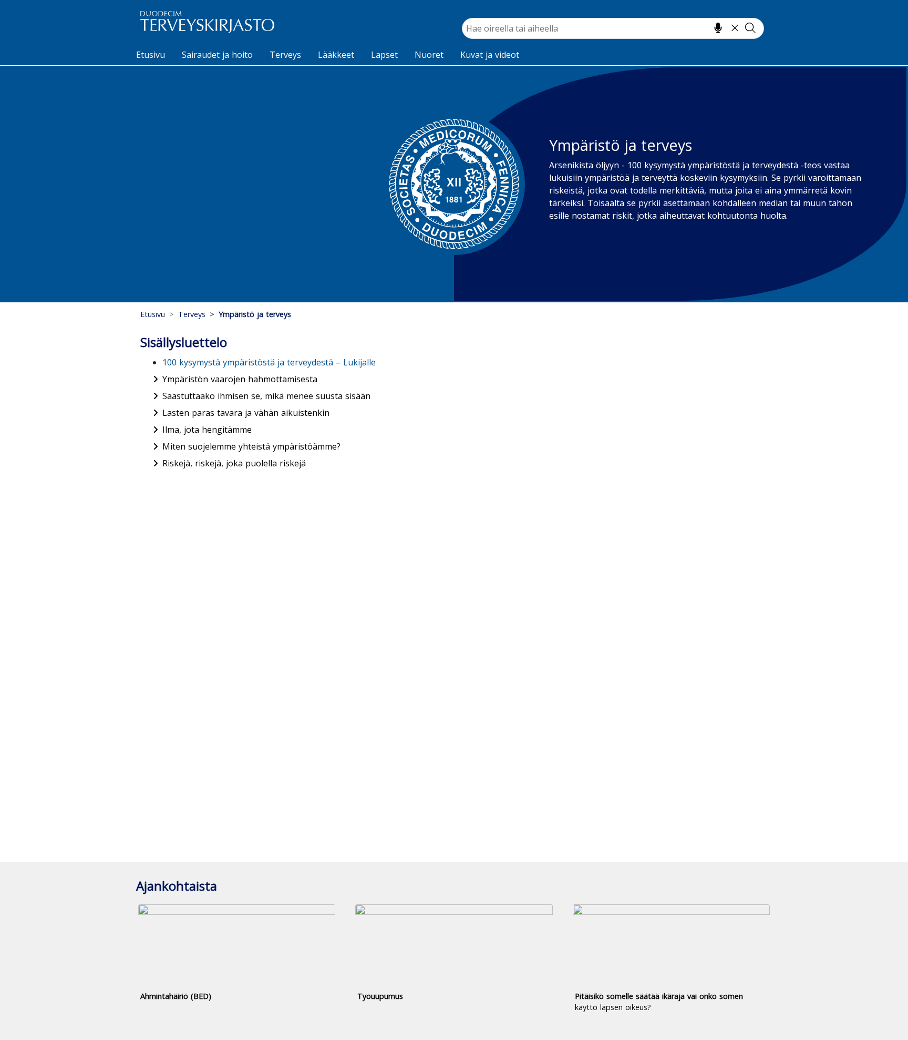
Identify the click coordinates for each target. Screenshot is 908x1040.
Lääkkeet (336, 54)
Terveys (285, 54)
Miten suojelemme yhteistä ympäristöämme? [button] (251, 446)
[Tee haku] (750, 28)
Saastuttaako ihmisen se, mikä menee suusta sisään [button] (266, 396)
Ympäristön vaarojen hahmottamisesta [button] (239, 379)
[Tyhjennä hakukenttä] (735, 28)
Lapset (384, 54)
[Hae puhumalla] (718, 28)
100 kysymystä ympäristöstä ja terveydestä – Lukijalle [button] (269, 362)
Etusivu (150, 54)
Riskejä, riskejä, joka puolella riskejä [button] (234, 463)
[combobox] (613, 28)
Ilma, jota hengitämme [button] (207, 429)
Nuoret (429, 54)
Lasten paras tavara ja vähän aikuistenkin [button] (245, 413)
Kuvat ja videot (489, 54)
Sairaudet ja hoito (217, 54)
